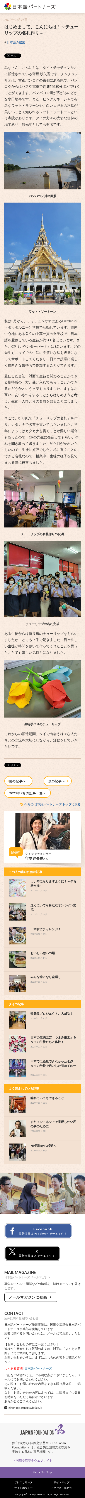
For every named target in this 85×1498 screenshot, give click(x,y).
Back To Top (42, 1472)
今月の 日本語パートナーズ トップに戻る (52, 804)
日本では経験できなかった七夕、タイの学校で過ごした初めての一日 (53, 1065)
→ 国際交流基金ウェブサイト (32, 1460)
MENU (77, 7)
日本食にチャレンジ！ (46, 929)
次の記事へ (57, 781)
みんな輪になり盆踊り (46, 977)
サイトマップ (61, 1482)
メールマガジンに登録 (29, 1297)
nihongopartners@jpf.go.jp (25, 1407)
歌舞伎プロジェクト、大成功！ (52, 1013)
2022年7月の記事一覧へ (27, 793)
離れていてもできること (47, 1098)
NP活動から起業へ (43, 1145)
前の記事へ (18, 781)
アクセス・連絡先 (61, 1487)
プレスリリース (23, 1482)
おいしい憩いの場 (43, 953)
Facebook (43, 1231)
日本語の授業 (16, 42)
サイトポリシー (23, 1487)
